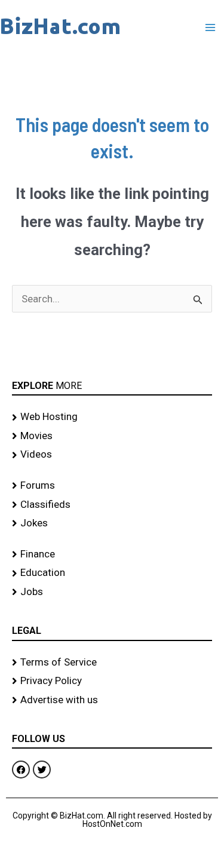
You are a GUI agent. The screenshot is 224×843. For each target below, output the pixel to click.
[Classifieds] (112, 504)
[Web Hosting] (112, 417)
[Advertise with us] (112, 700)
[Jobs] (112, 592)
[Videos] (112, 454)
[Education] (112, 573)
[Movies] (112, 436)
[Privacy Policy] (112, 681)
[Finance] (112, 554)
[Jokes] (112, 523)
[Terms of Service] (112, 662)
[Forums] (112, 485)
